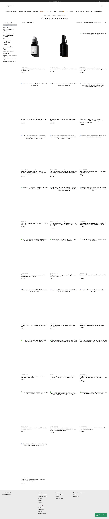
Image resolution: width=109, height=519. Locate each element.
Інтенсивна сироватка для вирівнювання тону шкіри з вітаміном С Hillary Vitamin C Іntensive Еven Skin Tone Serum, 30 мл (63, 224)
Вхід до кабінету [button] (59, 494)
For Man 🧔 (61, 11)
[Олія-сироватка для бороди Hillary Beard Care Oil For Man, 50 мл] (34, 200)
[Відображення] (104, 22)
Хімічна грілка (80, 11)
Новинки (35, 11)
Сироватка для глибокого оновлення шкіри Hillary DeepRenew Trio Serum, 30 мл (33, 480)
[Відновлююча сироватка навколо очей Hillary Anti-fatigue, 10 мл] (63, 96)
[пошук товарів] (94, 6)
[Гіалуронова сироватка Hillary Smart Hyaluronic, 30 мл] (34, 96)
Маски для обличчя (8, 33)
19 (35, 169)
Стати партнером (57, 1)
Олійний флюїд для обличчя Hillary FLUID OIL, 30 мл (63, 69)
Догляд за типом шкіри (9, 61)
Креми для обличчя (8, 51)
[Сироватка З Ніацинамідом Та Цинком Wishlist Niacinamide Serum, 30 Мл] (34, 353)
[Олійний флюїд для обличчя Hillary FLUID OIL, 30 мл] (63, 46)
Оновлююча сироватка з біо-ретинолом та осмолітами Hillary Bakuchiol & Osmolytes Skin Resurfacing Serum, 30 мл (91, 121)
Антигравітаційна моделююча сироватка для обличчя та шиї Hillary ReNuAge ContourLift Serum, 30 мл (93, 377)
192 (35, 117)
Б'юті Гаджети (70, 11)
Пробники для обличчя (9, 59)
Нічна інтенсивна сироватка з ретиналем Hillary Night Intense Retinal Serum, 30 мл (93, 428)
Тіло (55, 11)
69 (64, 117)
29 (94, 67)
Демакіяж (6, 53)
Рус (97, 1)
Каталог (50, 1)
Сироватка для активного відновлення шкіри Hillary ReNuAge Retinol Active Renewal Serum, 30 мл (63, 376)
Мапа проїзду (76, 496)
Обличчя (42, 11)
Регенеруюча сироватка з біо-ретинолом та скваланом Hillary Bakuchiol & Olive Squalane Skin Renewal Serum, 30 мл (33, 173)
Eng (99, 1)
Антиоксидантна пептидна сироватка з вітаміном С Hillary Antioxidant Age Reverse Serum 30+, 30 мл (92, 224)
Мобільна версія (7, 492)
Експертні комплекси (11, 11)
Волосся (49, 11)
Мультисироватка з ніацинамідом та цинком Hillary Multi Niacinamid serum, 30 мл (33, 275)
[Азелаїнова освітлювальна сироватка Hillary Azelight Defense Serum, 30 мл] (34, 405)
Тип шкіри (29, 22)
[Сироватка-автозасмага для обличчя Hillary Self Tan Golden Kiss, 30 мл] (93, 148)
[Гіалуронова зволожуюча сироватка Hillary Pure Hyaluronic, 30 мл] (34, 46)
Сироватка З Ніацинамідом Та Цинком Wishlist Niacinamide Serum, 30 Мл (32, 376)
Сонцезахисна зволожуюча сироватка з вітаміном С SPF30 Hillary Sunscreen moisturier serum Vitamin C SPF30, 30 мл (63, 173)
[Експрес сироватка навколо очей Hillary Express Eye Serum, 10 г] (93, 46)
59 (64, 169)
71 (35, 67)
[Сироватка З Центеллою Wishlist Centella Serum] (93, 302)
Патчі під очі (6, 27)
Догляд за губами (8, 46)
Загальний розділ (98, 11)
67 (64, 67)
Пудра (5, 49)
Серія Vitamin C (7, 23)
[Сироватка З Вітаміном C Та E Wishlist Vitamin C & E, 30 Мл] (34, 302)
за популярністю (88, 22)
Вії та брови (6, 39)
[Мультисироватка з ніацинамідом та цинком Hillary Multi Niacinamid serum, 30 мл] (34, 252)
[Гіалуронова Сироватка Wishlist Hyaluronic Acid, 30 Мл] (93, 252)
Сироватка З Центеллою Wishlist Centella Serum (92, 325)
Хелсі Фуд (89, 11)
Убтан (5, 44)
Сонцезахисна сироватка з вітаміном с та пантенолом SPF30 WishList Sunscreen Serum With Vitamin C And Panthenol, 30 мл (63, 429)
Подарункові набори (25, 11)
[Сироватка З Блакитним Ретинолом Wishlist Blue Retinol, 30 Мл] (63, 302)
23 (94, 117)
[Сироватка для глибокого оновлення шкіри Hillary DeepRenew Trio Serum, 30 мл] (34, 457)
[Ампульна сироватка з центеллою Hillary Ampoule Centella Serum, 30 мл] (63, 252)
